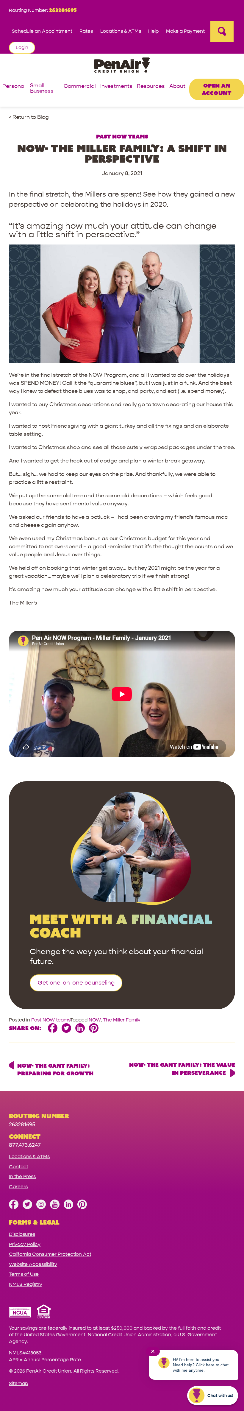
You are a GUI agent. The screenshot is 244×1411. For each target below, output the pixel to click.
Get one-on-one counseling (76, 982)
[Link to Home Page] (122, 65)
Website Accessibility (33, 1264)
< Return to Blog (29, 117)
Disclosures (22, 1234)
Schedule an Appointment (42, 31)
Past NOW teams (122, 136)
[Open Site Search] (222, 31)
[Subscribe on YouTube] (55, 1207)
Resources (151, 86)
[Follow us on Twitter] (27, 1207)
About (177, 86)
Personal (14, 86)
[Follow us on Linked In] (68, 1207)
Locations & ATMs (120, 31)
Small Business (42, 88)
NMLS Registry (25, 1284)
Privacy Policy (24, 1244)
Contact (18, 1166)
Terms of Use (24, 1274)
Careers (18, 1186)
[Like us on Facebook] (13, 1207)
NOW (95, 1020)
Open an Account (217, 89)
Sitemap (18, 1383)
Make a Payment (185, 31)
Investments (116, 86)
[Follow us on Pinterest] (82, 1207)
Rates (86, 31)
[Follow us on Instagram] (41, 1207)
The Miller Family (121, 1020)
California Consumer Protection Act (50, 1254)
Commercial (80, 86)
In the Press (22, 1176)
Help (153, 31)
